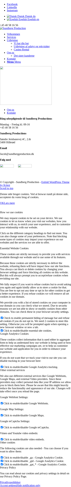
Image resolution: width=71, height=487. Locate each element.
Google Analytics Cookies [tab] (14, 333)
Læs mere (9, 203)
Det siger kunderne (24, 55)
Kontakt (11, 112)
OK (2, 203)
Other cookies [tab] (7, 442)
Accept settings (8, 485)
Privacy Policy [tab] (8, 467)
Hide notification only (28, 485)
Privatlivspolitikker (10, 482)
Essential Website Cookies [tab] (14, 248)
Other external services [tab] (12, 370)
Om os (10, 109)
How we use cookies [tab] (11, 212)
